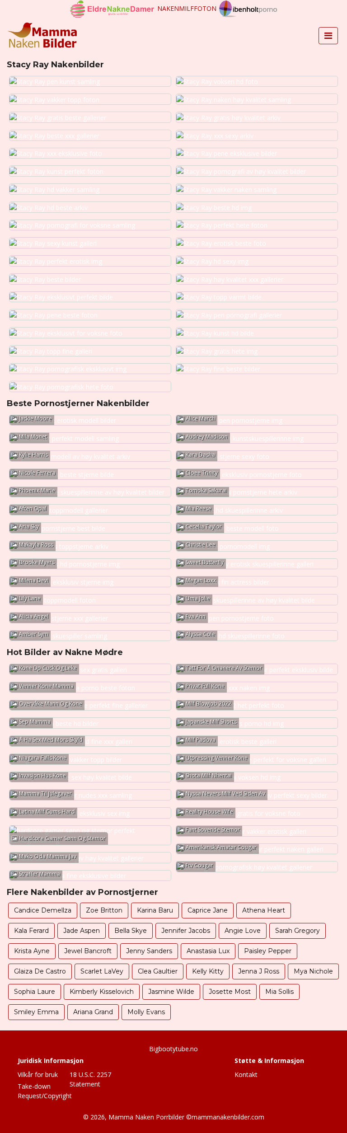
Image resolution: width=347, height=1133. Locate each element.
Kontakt (246, 1074)
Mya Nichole (313, 971)
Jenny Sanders (149, 951)
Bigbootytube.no (173, 1048)
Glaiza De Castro (40, 971)
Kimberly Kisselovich (102, 992)
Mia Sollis (279, 992)
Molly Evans (146, 1012)
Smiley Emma (36, 1012)
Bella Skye (130, 931)
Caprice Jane (208, 910)
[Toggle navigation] (328, 35)
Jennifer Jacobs (185, 931)
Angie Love (243, 931)
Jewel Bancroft (88, 951)
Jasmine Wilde (171, 992)
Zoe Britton (104, 910)
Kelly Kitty (208, 971)
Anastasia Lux (208, 951)
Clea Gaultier (158, 971)
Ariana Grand (93, 1012)
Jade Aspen (81, 931)
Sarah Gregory (297, 931)
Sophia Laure (34, 992)
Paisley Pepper (267, 951)
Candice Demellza (42, 910)
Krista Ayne (32, 951)
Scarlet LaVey (101, 971)
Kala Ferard (31, 931)
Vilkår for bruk (38, 1074)
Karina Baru (155, 910)
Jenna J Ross (258, 971)
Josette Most (230, 992)
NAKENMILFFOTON (186, 8)
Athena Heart (263, 910)
